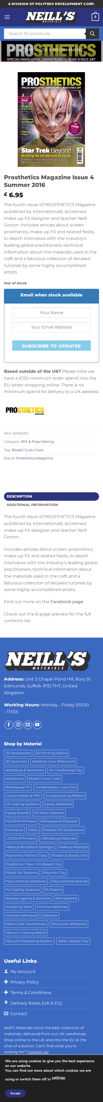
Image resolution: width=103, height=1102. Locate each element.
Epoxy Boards (17, 813)
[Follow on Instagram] (18, 725)
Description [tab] (19, 496)
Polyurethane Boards (69, 881)
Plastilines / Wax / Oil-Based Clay (33, 864)
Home (26, 49)
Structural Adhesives (69, 924)
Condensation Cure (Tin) (56, 787)
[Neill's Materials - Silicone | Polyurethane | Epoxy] (51, 17)
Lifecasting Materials (58, 838)
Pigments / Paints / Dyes (26, 855)
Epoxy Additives (58, 804)
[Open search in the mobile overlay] (51, 33)
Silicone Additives (52, 907)
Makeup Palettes (73, 847)
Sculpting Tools (19, 907)
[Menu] (7, 17)
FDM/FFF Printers (20, 821)
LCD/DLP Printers (21, 838)
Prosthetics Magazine (34, 458)
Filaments (14, 830)
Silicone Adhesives (22, 915)
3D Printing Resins (51, 753)
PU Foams (53, 890)
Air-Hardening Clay (65, 770)
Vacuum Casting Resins (26, 933)
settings (58, 1077)
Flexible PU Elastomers (63, 830)
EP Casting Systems (22, 804)
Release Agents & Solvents (28, 898)
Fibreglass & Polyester (59, 821)
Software (50, 915)
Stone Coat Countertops (26, 924)
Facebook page (66, 601)
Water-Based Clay (73, 941)
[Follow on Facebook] (8, 725)
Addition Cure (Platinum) (53, 761)
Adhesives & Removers (25, 770)
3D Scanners (16, 761)
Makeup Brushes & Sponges (30, 847)
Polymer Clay (54, 873)
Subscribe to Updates (51, 346)
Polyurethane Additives (26, 881)
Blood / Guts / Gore (28, 450)
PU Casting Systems (23, 890)
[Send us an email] (28, 725)
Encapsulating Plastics (65, 796)
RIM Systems (66, 898)
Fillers (33, 830)
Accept (15, 1093)
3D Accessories (18, 753)
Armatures (15, 779)
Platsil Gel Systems (22, 873)
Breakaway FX (18, 787)
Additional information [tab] (32, 505)
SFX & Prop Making (61, 49)
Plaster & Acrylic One (69, 855)
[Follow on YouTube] (37, 725)
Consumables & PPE (23, 796)
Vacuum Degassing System (29, 941)
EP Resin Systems (49, 813)
